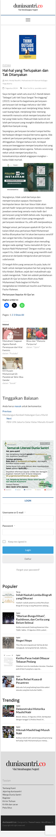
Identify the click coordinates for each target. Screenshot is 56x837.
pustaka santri (41, 88)
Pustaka (6, 65)
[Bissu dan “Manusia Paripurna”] (36, 334)
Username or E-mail (14, 512)
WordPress (46, 822)
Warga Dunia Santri (11, 794)
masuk (17, 406)
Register (6, 798)
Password (8, 525)
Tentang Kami (9, 788)
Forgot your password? (28, 569)
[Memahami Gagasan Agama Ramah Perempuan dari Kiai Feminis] (12, 334)
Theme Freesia (34, 822)
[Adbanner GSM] (28, 442)
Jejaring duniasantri (12, 791)
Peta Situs (7, 807)
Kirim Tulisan (8, 801)
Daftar (28, 558)
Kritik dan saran (10, 804)
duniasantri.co (9, 822)
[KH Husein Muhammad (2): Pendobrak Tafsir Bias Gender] (12, 363)
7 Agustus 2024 (11, 88)
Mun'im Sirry (28, 88)
